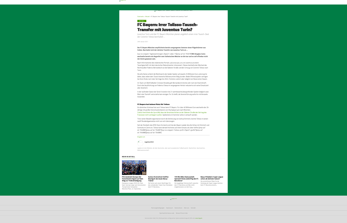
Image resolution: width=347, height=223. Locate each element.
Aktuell (147, 16)
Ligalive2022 (149, 142)
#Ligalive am (141, 137)
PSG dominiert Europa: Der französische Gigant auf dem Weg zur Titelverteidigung (132, 178)
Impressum (169, 208)
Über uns (186, 208)
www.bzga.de (198, 218)
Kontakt (193, 208)
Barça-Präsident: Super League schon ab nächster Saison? (212, 177)
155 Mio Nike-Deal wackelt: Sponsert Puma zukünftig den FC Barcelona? (186, 178)
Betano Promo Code (182, 213)
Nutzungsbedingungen (157, 208)
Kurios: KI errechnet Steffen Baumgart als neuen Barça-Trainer (158, 178)
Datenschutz (178, 208)
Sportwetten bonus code (166, 213)
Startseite (140, 16)
